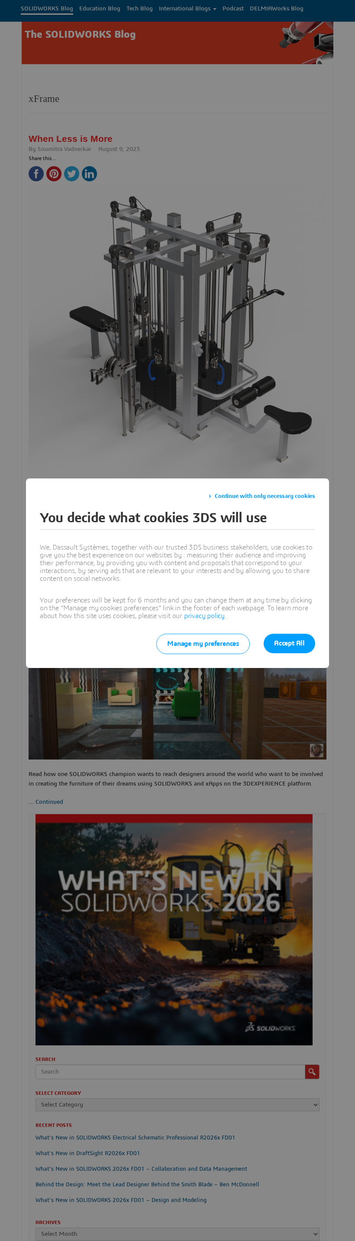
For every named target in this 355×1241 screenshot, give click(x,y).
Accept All (289, 643)
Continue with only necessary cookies (265, 496)
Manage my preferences (203, 643)
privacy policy (204, 615)
